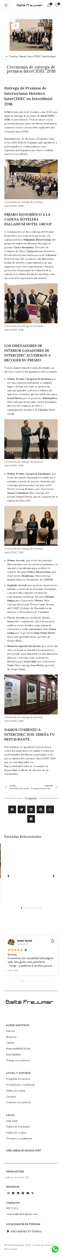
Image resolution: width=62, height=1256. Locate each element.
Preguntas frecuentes (18, 1079)
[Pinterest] (22, 1193)
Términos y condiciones (19, 1138)
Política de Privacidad (17, 1126)
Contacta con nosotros (18, 1102)
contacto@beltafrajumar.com (22, 1214)
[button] (12, 809)
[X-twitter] (32, 1193)
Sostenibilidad (13, 1054)
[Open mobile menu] (6, 5)
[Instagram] (8, 1193)
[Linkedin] (18, 1193)
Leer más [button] (17, 970)
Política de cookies (16, 1132)
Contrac (13, 56)
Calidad (10, 1042)
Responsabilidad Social (18, 1048)
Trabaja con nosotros (17, 1060)
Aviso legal (11, 1121)
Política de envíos (15, 1090)
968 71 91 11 (12, 1208)
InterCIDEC (34, 56)
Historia (10, 1031)
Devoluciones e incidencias (20, 1084)
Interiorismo (49, 56)
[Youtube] (27, 1193)
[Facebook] (13, 1193)
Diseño (23, 56)
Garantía (11, 1096)
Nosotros (11, 1037)
